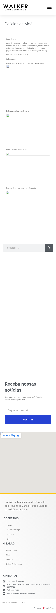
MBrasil (51, 608)
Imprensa (10, 534)
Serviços (9, 560)
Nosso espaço (11, 550)
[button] (49, 7)
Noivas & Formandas (14, 564)
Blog (8, 539)
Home (9, 525)
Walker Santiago (13, 530)
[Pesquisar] (49, 248)
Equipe (8, 555)
